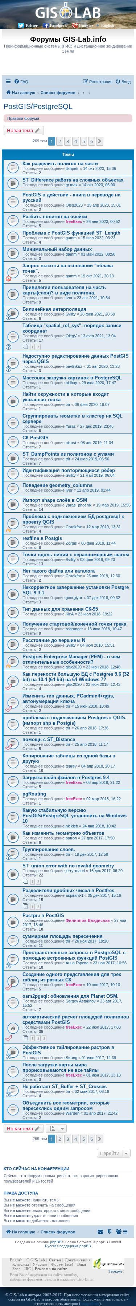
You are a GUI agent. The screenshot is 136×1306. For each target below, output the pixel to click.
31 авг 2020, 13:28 (103, 366)
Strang (71, 1057)
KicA (70, 614)
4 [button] (75, 141)
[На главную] (68, 10)
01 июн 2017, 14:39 (99, 1057)
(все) (69, 1264)
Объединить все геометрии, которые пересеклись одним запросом (66, 1105)
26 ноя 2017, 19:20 (91, 941)
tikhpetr (72, 168)
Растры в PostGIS (43, 915)
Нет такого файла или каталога (58, 571)
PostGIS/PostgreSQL (38, 106)
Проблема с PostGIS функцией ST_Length (71, 233)
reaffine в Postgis (42, 538)
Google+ (86, 25)
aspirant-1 (74, 895)
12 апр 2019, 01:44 (94, 490)
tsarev (71, 766)
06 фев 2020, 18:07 (92, 404)
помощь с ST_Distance (48, 739)
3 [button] (67, 141)
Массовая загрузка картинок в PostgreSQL (72, 378)
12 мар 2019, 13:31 (103, 527)
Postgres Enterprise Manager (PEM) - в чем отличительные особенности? (71, 659)
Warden (72, 1113)
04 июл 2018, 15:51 (97, 645)
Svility (71, 314)
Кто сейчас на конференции (36, 1169)
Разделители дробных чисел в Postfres (68, 890)
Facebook (58, 25)
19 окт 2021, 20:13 (97, 276)
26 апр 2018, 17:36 (91, 728)
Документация (77, 1260)
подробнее (90, 1303)
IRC (27, 1268)
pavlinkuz (74, 366)
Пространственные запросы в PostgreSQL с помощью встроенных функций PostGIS (73, 955)
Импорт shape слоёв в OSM (54, 500)
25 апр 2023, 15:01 (104, 205)
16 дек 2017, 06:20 (106, 870)
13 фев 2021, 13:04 (98, 336)
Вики (81, 1264)
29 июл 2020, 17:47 (99, 383)
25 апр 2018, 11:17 (91, 744)
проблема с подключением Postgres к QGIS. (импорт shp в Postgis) (74, 720)
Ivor (69, 298)
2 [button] (59, 141)
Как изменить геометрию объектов (63, 833)
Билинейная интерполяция (54, 309)
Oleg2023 (74, 205)
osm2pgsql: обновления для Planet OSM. (70, 996)
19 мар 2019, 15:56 (113, 505)
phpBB (56, 1242)
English (107, 25)
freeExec (74, 221)
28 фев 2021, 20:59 (97, 314)
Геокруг (116, 1271)
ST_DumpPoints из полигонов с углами (68, 454)
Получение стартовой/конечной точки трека (74, 624)
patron (71, 838)
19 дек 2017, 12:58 (91, 854)
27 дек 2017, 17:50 (98, 838)
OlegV (71, 336)
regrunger (74, 629)
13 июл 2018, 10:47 (104, 629)
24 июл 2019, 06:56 (92, 459)
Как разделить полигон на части (60, 163)
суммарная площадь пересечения (62, 936)
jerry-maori (75, 870)
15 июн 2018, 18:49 (92, 706)
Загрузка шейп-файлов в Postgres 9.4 (66, 777)
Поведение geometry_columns (57, 485)
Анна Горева (77, 963)
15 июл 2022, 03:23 (98, 238)
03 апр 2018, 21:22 (103, 782)
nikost (71, 442)
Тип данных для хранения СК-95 (60, 609)
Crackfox (74, 527)
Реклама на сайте (51, 1268)
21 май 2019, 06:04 (97, 475)
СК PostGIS (35, 437)
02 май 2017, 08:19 (92, 1091)
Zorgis (71, 543)
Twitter (31, 25)
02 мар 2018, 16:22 (103, 799)
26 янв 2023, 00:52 (103, 221)
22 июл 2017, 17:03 (103, 1027)
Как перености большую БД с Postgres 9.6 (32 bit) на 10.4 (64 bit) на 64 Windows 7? (75, 676)
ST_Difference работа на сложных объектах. (73, 180)
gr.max (72, 185)
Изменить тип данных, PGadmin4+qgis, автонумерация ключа (68, 698)
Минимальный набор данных (57, 249)
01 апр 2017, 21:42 (101, 1113)
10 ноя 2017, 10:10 (103, 984)
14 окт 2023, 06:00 (98, 185)
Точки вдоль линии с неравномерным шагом (75, 554)
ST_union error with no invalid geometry (68, 865)
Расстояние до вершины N (53, 640)
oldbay (71, 383)
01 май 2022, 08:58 (98, 254)
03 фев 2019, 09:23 (97, 559)
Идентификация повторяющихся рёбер (68, 470)
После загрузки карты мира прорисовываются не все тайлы (60, 1067)
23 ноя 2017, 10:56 (110, 963)
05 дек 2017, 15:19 (104, 895)
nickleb (72, 826)
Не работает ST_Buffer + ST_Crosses (64, 1086)
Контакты (20, 1264)
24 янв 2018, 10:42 (99, 826)
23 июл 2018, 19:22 (95, 614)
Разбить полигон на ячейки (54, 216)
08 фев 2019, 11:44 (98, 543)
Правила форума (23, 118)
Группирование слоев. (48, 849)
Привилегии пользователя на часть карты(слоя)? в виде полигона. (64, 290)
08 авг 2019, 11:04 (97, 442)
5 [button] (83, 141)
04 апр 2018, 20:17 (98, 766)
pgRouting (34, 794)
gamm (71, 238)
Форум (57, 1264)
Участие (40, 1264)
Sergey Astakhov (81, 1001)
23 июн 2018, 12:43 (103, 684)
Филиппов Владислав (88, 920)
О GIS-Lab (35, 1260)
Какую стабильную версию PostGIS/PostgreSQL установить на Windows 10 (74, 815)
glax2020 (74, 667)
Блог (16, 1268)
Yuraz (71, 426)
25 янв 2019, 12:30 (103, 576)
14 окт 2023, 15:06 (99, 168)
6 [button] (91, 141)
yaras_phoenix (79, 505)
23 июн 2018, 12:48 (103, 667)
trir (68, 404)
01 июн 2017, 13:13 (103, 1075)
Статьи (55, 1260)
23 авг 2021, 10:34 (93, 298)
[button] (99, 141)
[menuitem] (21, 81)
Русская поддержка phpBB (68, 1246)
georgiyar (74, 597)
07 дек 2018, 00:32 (103, 597)
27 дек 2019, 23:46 (97, 426)
